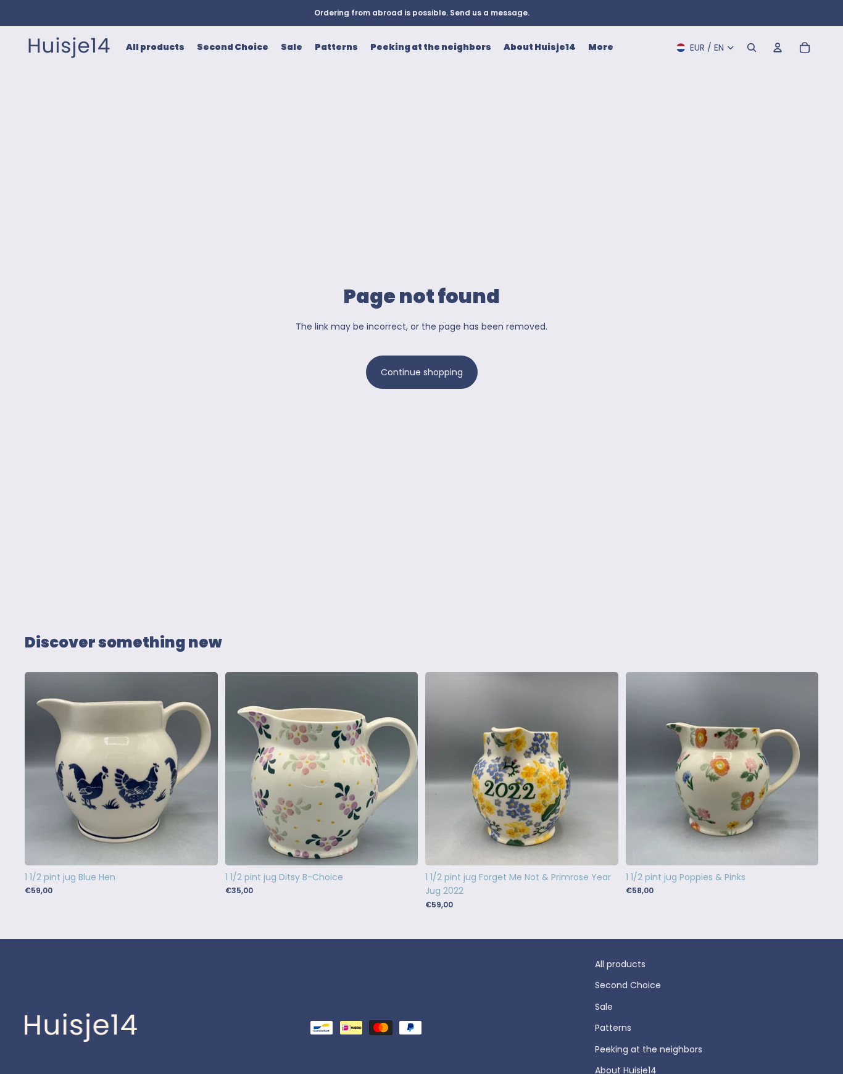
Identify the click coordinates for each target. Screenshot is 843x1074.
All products (620, 964)
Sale (604, 1007)
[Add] (199, 846)
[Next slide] (599, 769)
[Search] (751, 47)
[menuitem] (601, 48)
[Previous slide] (443, 769)
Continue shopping (422, 372)
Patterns (613, 1028)
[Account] (777, 47)
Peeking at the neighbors (648, 1049)
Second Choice (628, 985)
